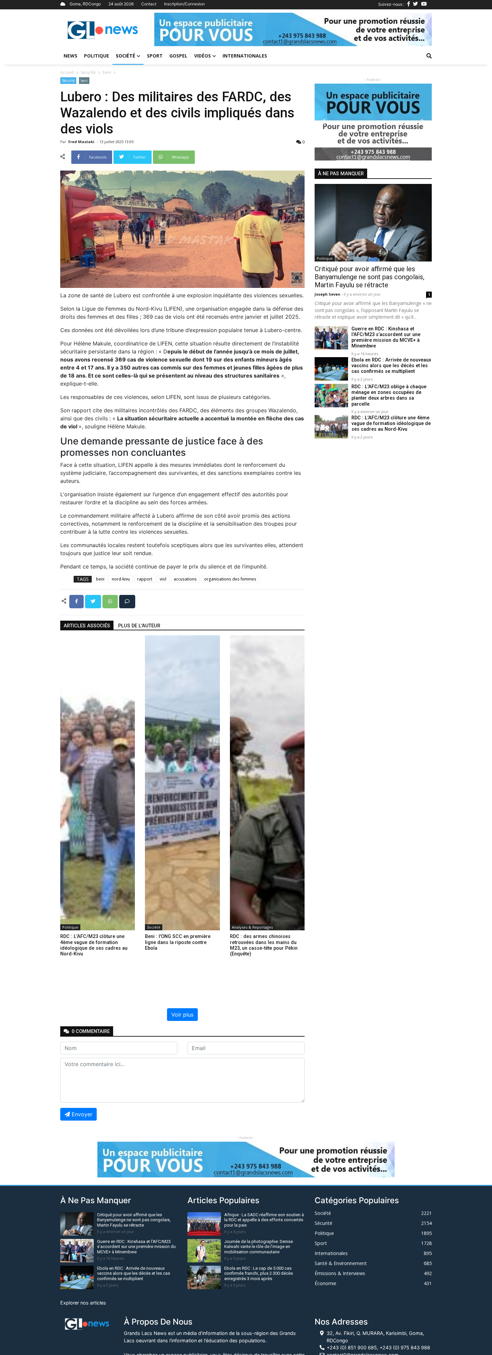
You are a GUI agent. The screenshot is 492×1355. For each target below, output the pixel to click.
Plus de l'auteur (139, 626)
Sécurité (88, 72)
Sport (155, 56)
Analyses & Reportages (252, 927)
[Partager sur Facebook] (77, 601)
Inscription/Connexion (184, 3)
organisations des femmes (230, 579)
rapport (144, 579)
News (70, 56)
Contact (148, 3)
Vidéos (202, 56)
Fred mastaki (81, 141)
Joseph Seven (328, 294)
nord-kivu (121, 579)
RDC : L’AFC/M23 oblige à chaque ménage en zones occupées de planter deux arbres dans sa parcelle (388, 395)
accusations (185, 579)
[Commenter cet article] (127, 601)
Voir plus (182, 1014)
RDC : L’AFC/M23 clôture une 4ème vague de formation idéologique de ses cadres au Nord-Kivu (391, 423)
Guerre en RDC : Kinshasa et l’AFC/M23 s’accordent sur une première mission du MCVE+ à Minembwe (385, 337)
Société (125, 56)
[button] (175, 29)
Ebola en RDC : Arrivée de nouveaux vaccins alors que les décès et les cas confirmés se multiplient (391, 366)
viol (163, 579)
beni (107, 72)
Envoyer (82, 1114)
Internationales (245, 56)
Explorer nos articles (83, 1303)
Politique (96, 56)
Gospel (178, 56)
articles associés (87, 626)
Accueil (67, 72)
